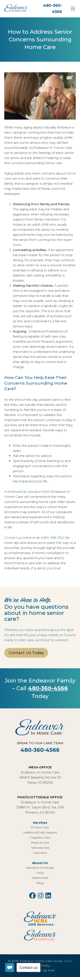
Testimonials (40, 877)
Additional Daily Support (40, 832)
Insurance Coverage (40, 867)
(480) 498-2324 (53, 538)
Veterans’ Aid (40, 847)
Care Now (40, 852)
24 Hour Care (40, 827)
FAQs (40, 872)
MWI (51, 970)
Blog (40, 883)
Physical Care (40, 842)
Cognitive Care (40, 837)
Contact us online (18, 538)
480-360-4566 (48, 688)
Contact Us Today (26, 652)
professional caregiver (24, 492)
